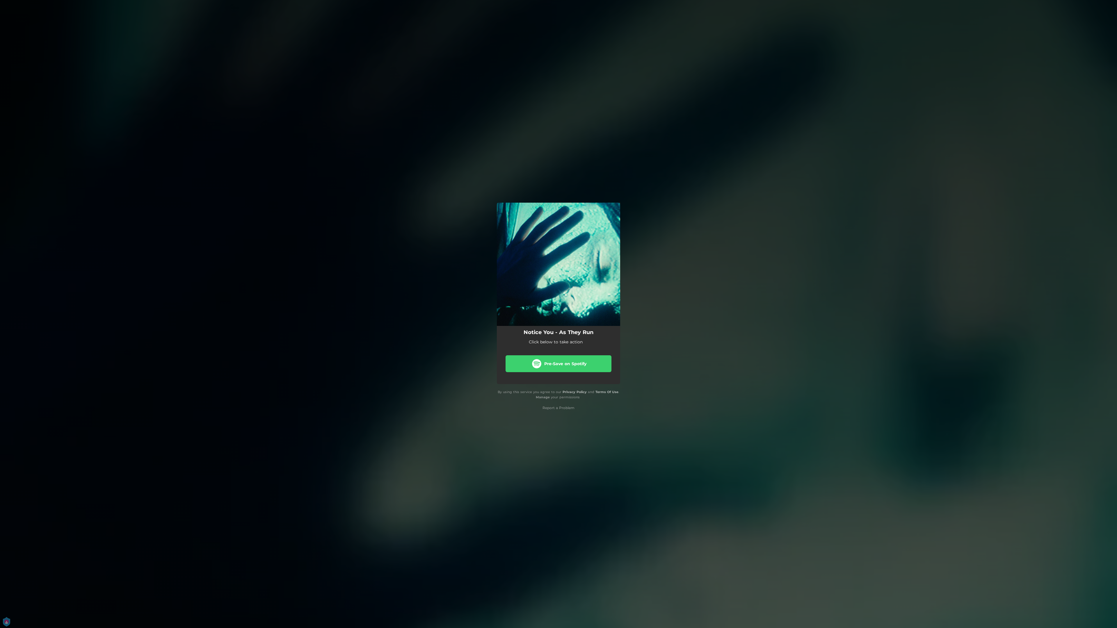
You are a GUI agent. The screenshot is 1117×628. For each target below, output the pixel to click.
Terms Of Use (606, 392)
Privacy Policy (575, 392)
